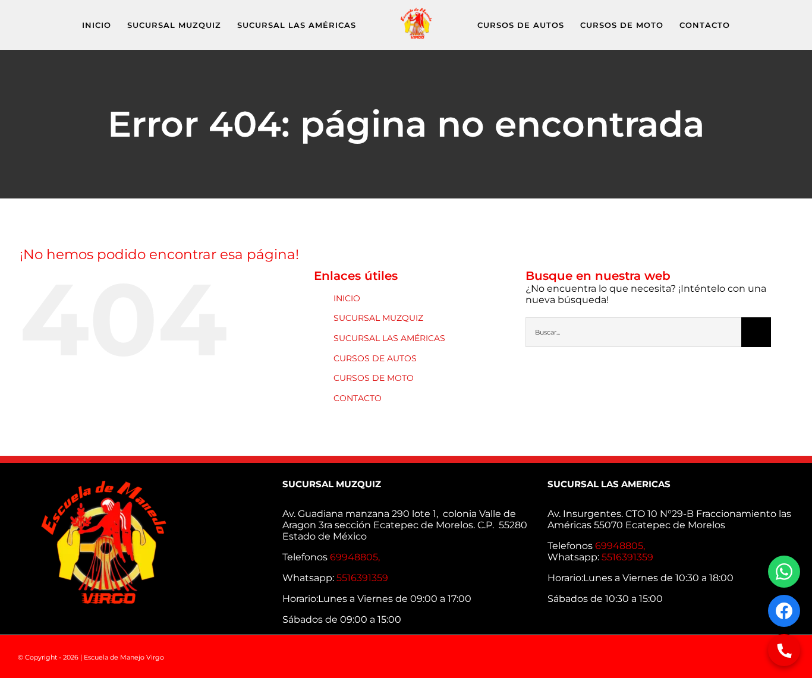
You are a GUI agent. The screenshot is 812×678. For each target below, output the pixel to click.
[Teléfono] (784, 650)
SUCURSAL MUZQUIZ (378, 318)
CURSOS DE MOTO (373, 378)
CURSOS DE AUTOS (375, 358)
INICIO (346, 298)
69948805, (356, 557)
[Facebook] (784, 611)
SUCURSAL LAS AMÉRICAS (389, 338)
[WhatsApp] (784, 572)
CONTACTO (357, 398)
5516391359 (362, 578)
